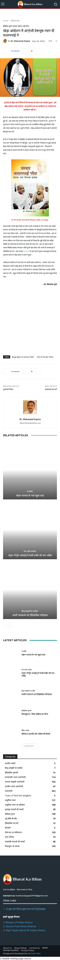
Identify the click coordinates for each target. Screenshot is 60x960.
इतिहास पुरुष (15, 20)
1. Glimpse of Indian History (18, 922)
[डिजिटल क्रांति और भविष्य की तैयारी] (11, 732)
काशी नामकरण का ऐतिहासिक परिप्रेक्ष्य (30, 615)
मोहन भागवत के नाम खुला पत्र (30, 495)
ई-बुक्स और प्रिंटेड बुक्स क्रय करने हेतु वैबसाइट (26, 909)
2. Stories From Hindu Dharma (19, 926)
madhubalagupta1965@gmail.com (32, 896)
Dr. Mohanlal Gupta (20, 41)
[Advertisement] (30, 321)
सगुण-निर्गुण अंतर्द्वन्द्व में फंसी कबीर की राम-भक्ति (30, 555)
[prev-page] (5, 625)
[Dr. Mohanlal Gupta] (5, 41)
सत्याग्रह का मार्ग (51, 389)
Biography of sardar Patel (23, 357)
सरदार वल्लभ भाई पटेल (21, 26)
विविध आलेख (25, 730)
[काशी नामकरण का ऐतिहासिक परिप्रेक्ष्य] (30, 589)
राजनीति (30, 492)
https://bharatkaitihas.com (30, 423)
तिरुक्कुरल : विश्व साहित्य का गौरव (35, 714)
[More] (39, 51)
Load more (29, 746)
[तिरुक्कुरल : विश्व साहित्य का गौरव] (11, 713)
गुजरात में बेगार (8, 389)
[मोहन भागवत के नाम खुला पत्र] (30, 469)
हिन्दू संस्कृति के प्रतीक (30, 611)
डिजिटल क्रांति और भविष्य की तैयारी (36, 734)
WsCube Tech (34, 953)
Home (5, 20)
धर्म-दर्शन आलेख (30, 551)
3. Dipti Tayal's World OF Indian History (24, 930)
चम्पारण (27, 251)
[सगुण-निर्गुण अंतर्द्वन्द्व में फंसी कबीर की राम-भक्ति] (30, 529)
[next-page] (10, 625)
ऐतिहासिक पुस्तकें (26, 711)
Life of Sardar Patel (45, 357)
